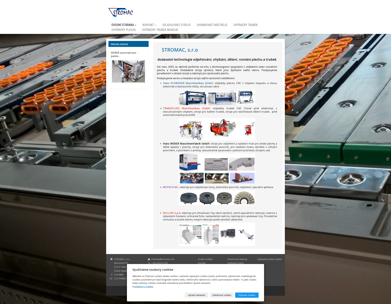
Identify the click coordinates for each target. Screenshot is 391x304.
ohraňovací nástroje (212, 25)
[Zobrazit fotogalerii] (128, 71)
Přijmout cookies (246, 295)
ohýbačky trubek (246, 25)
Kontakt (148, 25)
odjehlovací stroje (177, 25)
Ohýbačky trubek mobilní (160, 30)
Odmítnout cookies (221, 295)
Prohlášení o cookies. (142, 286)
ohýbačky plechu (123, 30)
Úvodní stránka (123, 25)
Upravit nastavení (196, 295)
